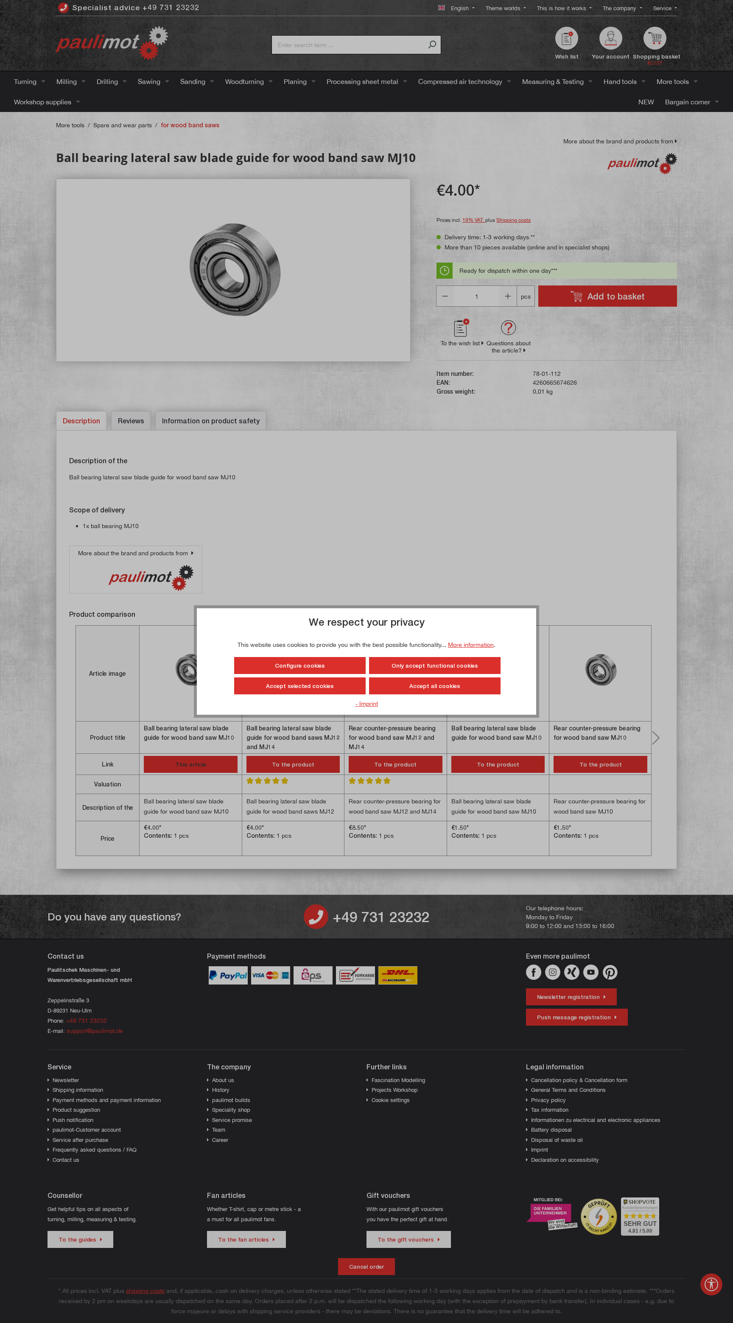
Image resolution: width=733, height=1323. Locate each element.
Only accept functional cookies (435, 665)
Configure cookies (300, 665)
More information (471, 644)
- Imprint (366, 703)
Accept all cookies (434, 685)
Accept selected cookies (300, 685)
